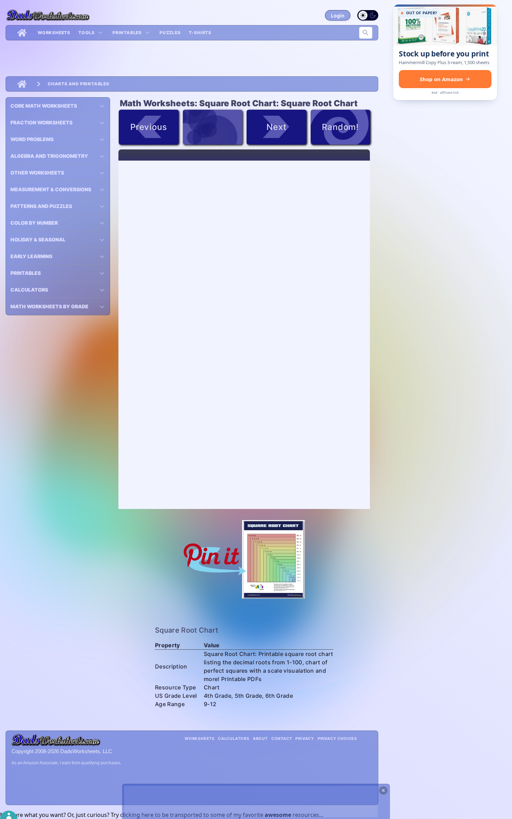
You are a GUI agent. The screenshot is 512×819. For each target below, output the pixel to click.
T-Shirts (200, 32)
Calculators (233, 738)
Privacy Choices (337, 738)
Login (337, 15)
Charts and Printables (78, 83)
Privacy (304, 738)
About (260, 738)
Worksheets (54, 32)
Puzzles (170, 32)
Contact (281, 738)
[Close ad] (383, 790)
